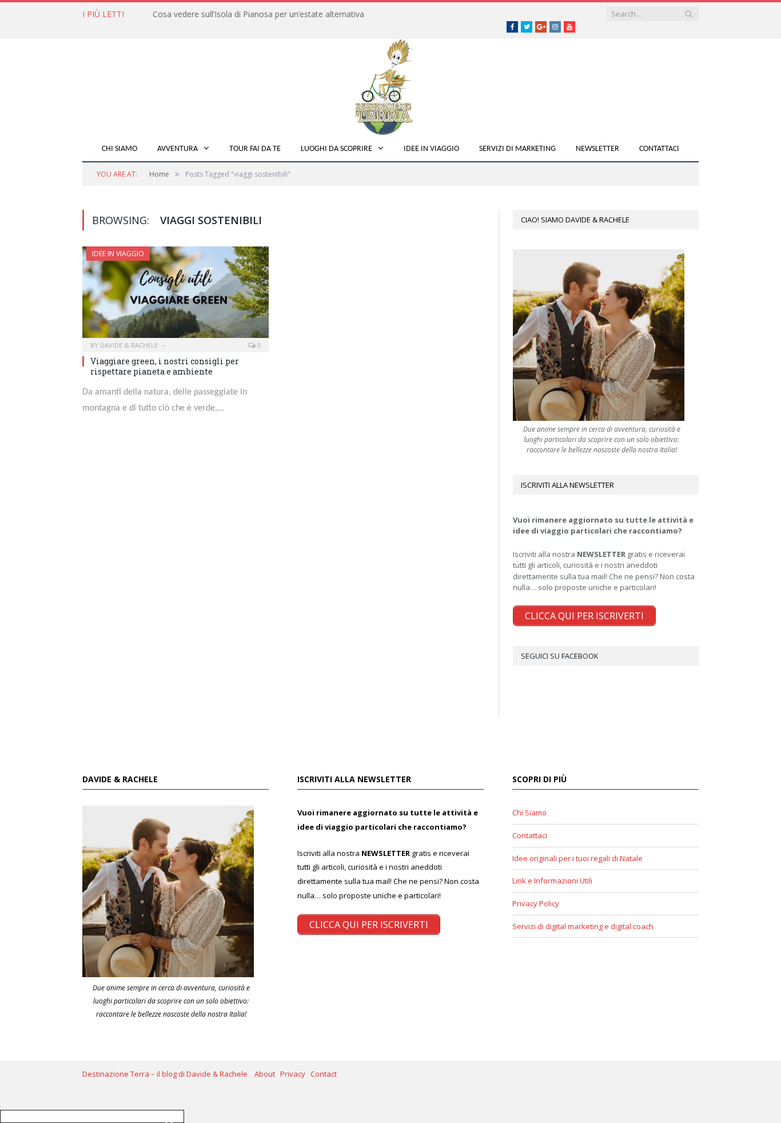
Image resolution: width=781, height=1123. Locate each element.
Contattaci (659, 149)
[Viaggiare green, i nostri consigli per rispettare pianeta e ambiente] (175, 295)
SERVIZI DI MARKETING (517, 149)
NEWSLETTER (597, 149)
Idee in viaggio (431, 149)
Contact (323, 1074)
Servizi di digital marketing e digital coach (583, 926)
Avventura (177, 149)
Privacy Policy (535, 903)
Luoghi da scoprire (336, 149)
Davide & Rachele (129, 345)
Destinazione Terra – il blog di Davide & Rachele (168, 1074)
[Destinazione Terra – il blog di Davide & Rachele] (390, 84)
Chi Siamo (119, 149)
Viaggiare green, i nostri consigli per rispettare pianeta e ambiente (164, 366)
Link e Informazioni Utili (552, 880)
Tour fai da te (255, 149)
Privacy (295, 1074)
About (267, 1074)
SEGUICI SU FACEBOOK (560, 656)
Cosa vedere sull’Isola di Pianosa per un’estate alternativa (258, 14)
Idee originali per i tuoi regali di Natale (577, 858)
